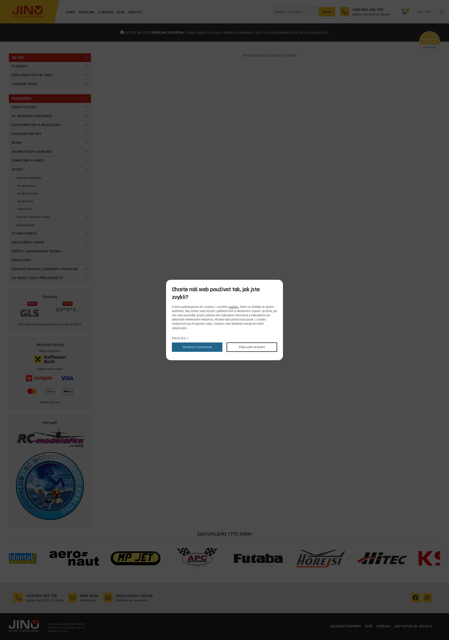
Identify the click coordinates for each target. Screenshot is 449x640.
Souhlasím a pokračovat (197, 347)
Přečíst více (178, 338)
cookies (233, 307)
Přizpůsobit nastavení (252, 347)
